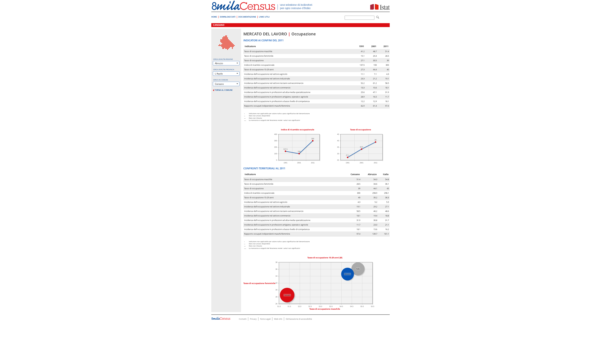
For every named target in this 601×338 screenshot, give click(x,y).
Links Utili (264, 16)
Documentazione (247, 16)
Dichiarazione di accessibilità (299, 319)
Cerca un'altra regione (223, 59)
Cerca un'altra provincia (223, 69)
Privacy (253, 319)
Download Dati (228, 16)
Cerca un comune (220, 80)
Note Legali (265, 319)
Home (214, 16)
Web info (278, 319)
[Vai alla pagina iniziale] (262, 8)
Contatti (243, 319)
